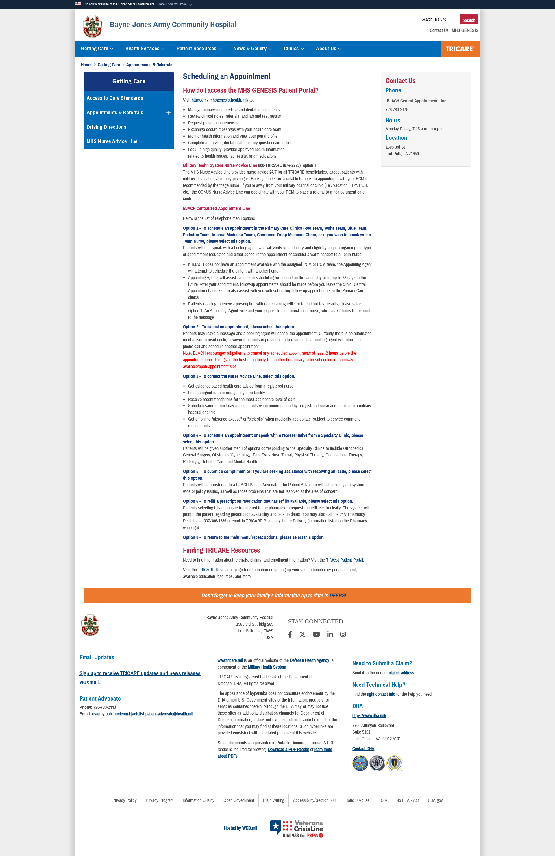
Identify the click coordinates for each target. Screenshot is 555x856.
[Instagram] (343, 635)
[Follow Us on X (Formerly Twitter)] (302, 635)
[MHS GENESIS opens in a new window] (465, 30)
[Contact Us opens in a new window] (439, 30)
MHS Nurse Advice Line (112, 141)
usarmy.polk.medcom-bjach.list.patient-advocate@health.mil (142, 714)
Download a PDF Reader (288, 749)
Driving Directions (106, 127)
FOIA (382, 800)
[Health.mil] (377, 762)
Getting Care (94, 48)
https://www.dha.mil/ (369, 716)
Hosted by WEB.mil (240, 828)
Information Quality (198, 800)
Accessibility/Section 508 (314, 800)
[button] (175, 5)
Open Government (238, 800)
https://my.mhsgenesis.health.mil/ (220, 100)
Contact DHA (363, 749)
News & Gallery (250, 48)
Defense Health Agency (309, 660)
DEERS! (337, 595)
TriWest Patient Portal (344, 560)
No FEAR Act (407, 800)
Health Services (142, 48)
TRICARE (460, 49)
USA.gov (435, 800)
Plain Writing (273, 800)
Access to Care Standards (115, 98)
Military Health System (267, 667)
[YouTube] (316, 635)
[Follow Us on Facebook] (290, 635)
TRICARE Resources (216, 570)
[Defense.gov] (360, 762)
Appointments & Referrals (115, 112)
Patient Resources (197, 48)
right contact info (381, 694)
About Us (326, 48)
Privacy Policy (124, 800)
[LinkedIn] (330, 635)
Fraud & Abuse (357, 800)
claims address (401, 673)
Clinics (291, 48)
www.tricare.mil (230, 660)
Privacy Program (160, 800)
